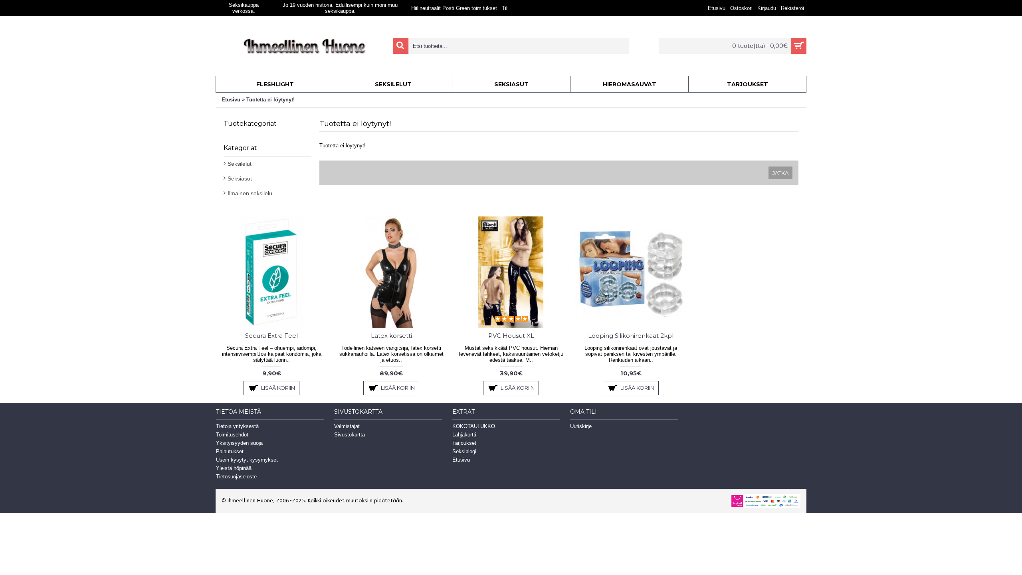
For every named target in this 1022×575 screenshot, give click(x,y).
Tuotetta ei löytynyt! (270, 100)
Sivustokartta (349, 435)
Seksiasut (240, 178)
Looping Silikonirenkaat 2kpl (630, 335)
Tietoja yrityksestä (237, 426)
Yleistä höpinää (234, 468)
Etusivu (231, 100)
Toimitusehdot (232, 435)
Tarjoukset (464, 443)
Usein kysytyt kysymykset (247, 460)
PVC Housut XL (511, 335)
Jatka (780, 173)
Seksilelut (240, 164)
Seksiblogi (464, 451)
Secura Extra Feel (271, 335)
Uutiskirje (581, 426)
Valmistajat (347, 426)
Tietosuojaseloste (236, 477)
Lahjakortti (464, 435)
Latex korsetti (391, 335)
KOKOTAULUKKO (473, 426)
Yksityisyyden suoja (239, 443)
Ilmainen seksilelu (250, 193)
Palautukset (230, 451)
